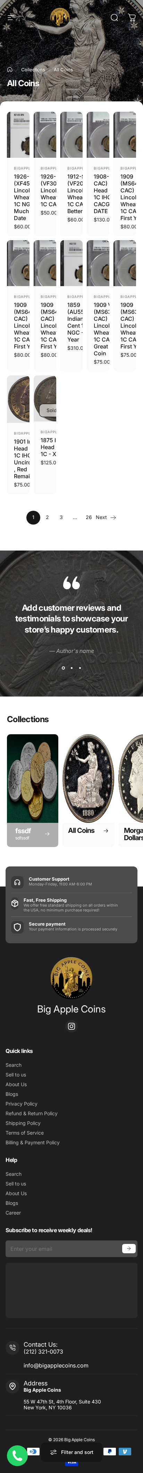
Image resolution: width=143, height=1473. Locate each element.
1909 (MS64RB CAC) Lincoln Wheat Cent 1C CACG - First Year (29, 325)
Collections (33, 69)
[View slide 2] (71, 668)
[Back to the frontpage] (9, 69)
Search (14, 1065)
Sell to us (16, 1075)
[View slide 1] (63, 668)
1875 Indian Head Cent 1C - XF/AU (56, 447)
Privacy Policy (21, 1104)
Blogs (12, 1094)
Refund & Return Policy (32, 1113)
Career (13, 1213)
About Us (16, 1084)
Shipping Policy (23, 1123)
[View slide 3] (80, 668)
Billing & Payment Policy (33, 1142)
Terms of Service (25, 1133)
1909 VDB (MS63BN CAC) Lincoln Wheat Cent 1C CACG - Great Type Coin (109, 329)
